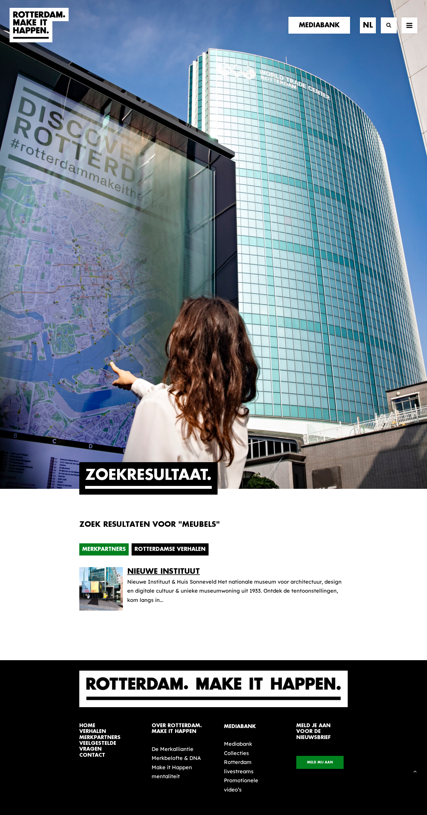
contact (92, 755)
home (87, 725)
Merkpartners (104, 549)
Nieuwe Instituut (163, 571)
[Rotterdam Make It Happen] (39, 25)
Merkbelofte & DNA (176, 758)
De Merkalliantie (172, 749)
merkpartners (100, 737)
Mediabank (238, 743)
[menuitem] (321, 25)
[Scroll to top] (415, 770)
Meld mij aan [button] (320, 762)
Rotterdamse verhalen (170, 549)
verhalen (92, 731)
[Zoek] (386, 25)
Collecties (236, 753)
